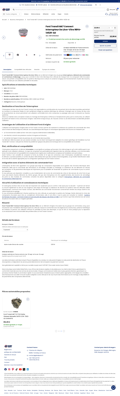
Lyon (15, 390)
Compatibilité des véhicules (22, 69)
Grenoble (82, 390)
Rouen (71, 393)
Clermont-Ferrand (24, 393)
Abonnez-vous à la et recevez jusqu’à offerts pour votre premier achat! (59, 1)
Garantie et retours (10, 355)
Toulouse (19, 390)
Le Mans (6, 393)
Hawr (65, 390)
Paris (5, 390)
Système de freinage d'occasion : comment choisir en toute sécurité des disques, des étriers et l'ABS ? (46, 196)
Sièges (59, 14)
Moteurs (26, 14)
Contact (6, 362)
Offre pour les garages (86, 5)
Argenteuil (83, 393)
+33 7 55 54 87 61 (34, 358)
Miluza (88, 393)
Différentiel (45, 14)
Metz (56, 393)
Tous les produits (9, 360)
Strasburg (41, 390)
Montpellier (35, 390)
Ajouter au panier (105, 46)
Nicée (24, 390)
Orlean (67, 393)
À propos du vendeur (48, 69)
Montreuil (76, 393)
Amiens (46, 393)
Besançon (61, 393)
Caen (92, 393)
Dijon (86, 390)
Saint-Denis (109, 390)
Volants (66, 14)
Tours (41, 393)
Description (7, 69)
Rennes (56, 390)
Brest (31, 393)
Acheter (105, 41)
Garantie (36, 69)
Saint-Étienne (70, 390)
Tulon (77, 390)
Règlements (8, 349)
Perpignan (51, 393)
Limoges (36, 393)
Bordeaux (47, 390)
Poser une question (105, 50)
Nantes (29, 390)
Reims (60, 390)
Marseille (10, 390)
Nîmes (95, 390)
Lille (52, 390)
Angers (91, 390)
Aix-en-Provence (14, 393)
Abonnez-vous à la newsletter (13, 365)
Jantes (53, 14)
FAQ (5, 357)
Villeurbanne (101, 390)
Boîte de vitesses (35, 14)
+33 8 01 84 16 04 (34, 360)
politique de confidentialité (12, 352)
